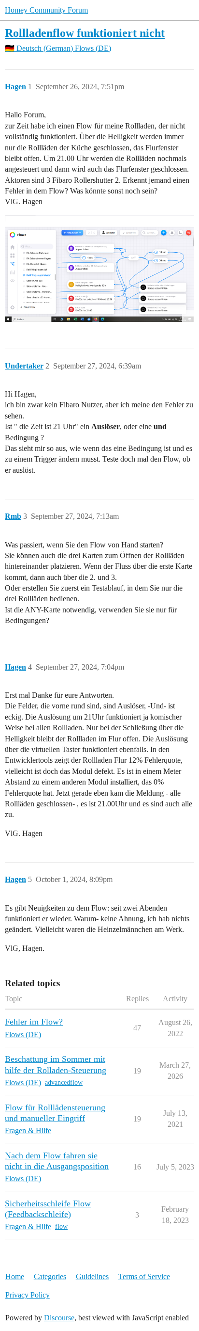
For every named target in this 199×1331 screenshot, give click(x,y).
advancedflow (64, 1082)
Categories (50, 1276)
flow (61, 1226)
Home (14, 1276)
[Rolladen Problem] (99, 268)
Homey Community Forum (46, 10)
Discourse (59, 1318)
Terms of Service (144, 1276)
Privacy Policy (27, 1295)
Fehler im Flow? (34, 1021)
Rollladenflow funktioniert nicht (85, 32)
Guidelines (92, 1276)
